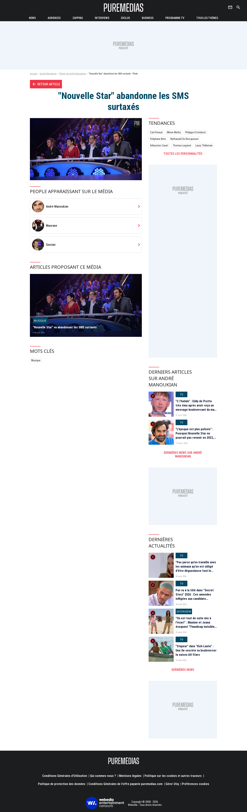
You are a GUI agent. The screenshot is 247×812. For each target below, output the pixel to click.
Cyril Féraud (156, 132)
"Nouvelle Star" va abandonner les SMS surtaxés (65, 327)
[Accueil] (123, 7)
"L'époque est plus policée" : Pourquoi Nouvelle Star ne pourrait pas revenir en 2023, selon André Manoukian (195, 435)
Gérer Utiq (172, 784)
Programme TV (174, 17)
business (147, 17)
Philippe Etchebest (195, 132)
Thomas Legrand (182, 145)
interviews (102, 17)
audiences (54, 17)
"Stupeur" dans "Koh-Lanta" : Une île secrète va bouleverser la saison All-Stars (196, 650)
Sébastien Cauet (159, 145)
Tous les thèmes (207, 17)
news (32, 17)
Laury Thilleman (204, 145)
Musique (36, 360)
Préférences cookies (195, 784)
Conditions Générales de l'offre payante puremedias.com (125, 784)
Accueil (33, 73)
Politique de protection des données (61, 784)
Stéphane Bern (158, 138)
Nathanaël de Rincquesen (184, 138)
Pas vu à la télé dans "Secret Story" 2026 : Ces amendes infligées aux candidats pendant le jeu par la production (195, 598)
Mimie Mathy (174, 132)
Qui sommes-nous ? (103, 776)
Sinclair (51, 245)
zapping (78, 17)
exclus (125, 17)
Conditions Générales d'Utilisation (64, 776)
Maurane (51, 225)
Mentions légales (130, 776)
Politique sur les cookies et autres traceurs (173, 776)
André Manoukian (48, 73)
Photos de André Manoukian (72, 73)
